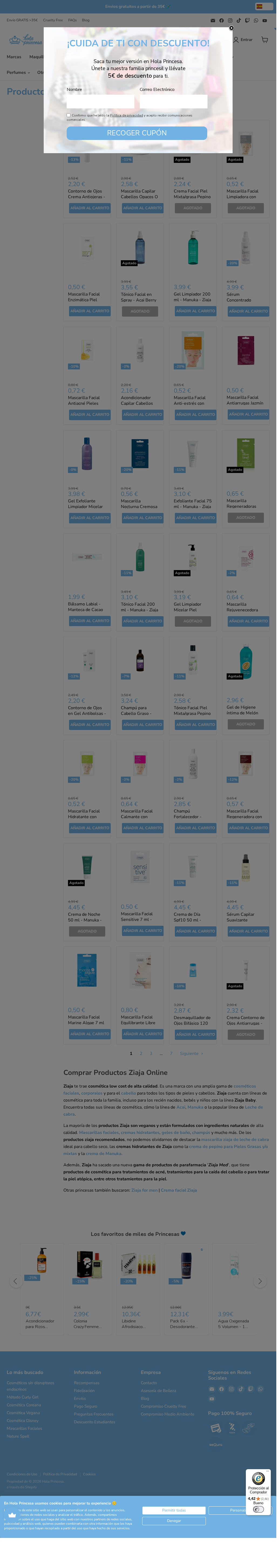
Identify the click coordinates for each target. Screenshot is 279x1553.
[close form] (231, 28)
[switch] (258, 1509)
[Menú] (267, 1472)
